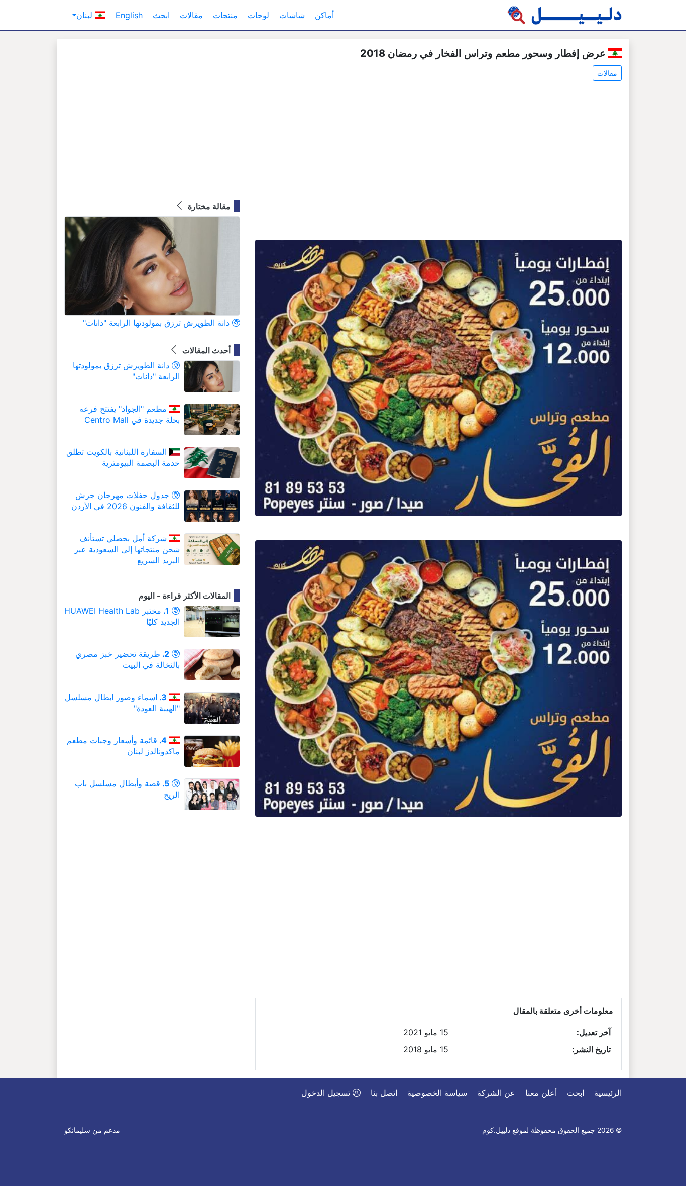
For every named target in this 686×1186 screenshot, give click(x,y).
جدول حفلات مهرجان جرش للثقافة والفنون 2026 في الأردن (125, 500)
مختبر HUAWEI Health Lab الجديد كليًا (122, 616)
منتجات (225, 15)
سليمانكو (77, 1130)
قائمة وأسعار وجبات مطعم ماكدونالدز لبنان (123, 745)
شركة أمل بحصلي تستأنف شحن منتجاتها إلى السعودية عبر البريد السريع (127, 549)
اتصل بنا (384, 1093)
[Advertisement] (438, 161)
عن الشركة (496, 1093)
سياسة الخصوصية (437, 1093)
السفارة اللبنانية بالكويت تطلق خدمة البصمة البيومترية (123, 457)
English (129, 15)
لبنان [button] (85, 15)
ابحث (161, 15)
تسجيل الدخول (327, 1093)
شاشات (292, 15)
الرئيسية (608, 1093)
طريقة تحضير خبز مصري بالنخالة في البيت (127, 659)
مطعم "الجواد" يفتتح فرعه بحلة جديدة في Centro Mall (129, 414)
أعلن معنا (541, 1093)
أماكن (324, 15)
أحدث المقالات (205, 350)
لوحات (258, 15)
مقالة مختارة (208, 206)
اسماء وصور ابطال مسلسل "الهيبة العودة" (122, 702)
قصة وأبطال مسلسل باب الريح (127, 789)
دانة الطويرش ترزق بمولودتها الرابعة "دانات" (157, 323)
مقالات (191, 15)
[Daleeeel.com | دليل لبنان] (564, 15)
